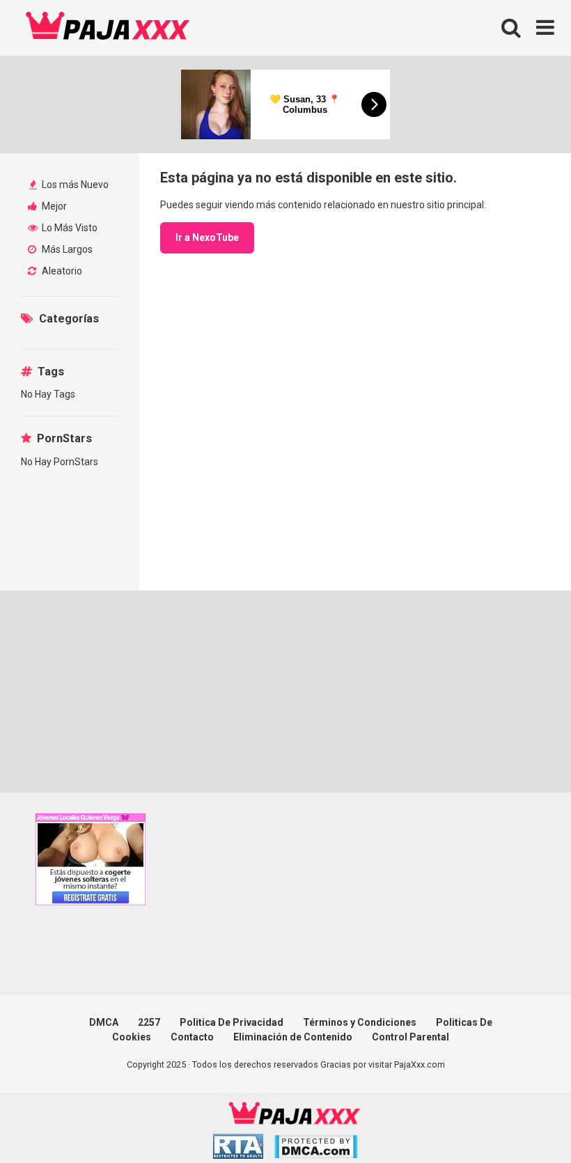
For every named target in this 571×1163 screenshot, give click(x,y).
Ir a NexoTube (207, 237)
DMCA (103, 1022)
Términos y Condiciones (359, 1022)
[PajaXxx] (108, 28)
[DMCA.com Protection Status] (316, 1148)
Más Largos (66, 249)
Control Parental (410, 1037)
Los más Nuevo (74, 184)
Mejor (53, 206)
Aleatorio (61, 270)
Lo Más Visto (68, 227)
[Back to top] (524, 1121)
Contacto (192, 1037)
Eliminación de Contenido (292, 1037)
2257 (149, 1022)
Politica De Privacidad (231, 1022)
